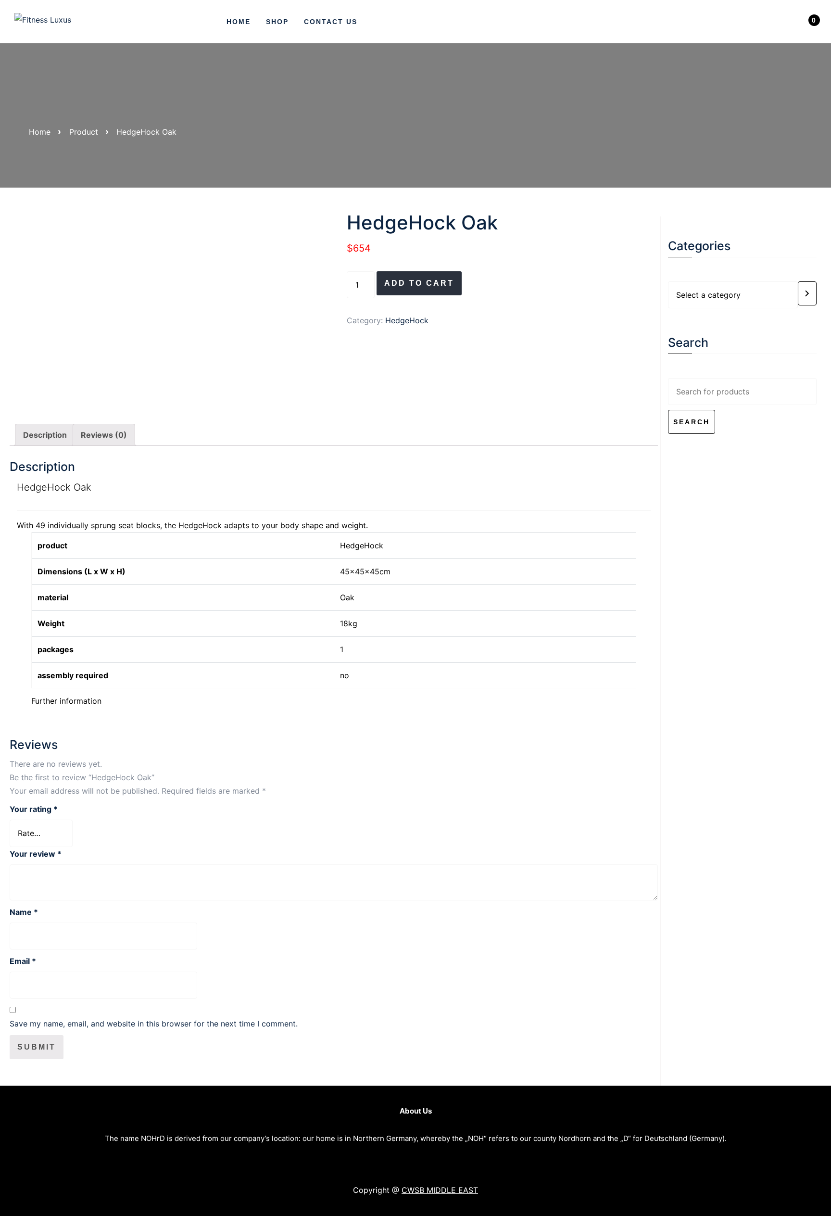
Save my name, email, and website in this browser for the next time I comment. (154, 1023)
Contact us (330, 21)
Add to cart (419, 283)
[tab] (45, 435)
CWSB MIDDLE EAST (440, 1190)
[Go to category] (807, 293)
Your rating (34, 809)
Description (45, 435)
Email (23, 961)
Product (83, 132)
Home (239, 21)
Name (24, 912)
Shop (277, 21)
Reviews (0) (104, 435)
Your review (36, 854)
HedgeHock (406, 320)
